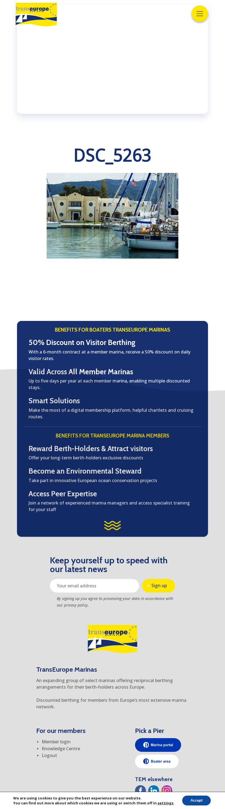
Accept (196, 800)
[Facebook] (140, 790)
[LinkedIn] (153, 790)
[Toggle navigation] (200, 13)
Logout (49, 755)
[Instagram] (166, 790)
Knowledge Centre (61, 749)
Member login (56, 742)
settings (165, 803)
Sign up (159, 585)
